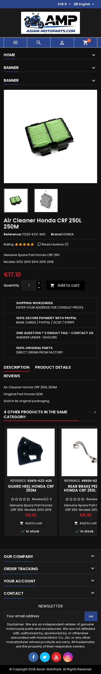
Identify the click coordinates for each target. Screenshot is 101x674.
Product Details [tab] (53, 367)
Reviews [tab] (12, 376)
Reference (12, 234)
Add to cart (65, 285)
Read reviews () (55, 244)
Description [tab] (16, 367)
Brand (56, 234)
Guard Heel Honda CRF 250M (31, 488)
